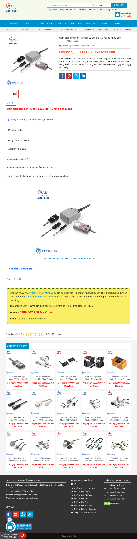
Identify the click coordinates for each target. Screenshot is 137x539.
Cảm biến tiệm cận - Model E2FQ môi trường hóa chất (43, 420)
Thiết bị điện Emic (81, 502)
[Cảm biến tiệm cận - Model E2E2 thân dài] (43, 444)
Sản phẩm (45, 23)
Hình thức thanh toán (69, 23)
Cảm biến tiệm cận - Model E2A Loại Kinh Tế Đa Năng (119, 460)
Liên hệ (117, 23)
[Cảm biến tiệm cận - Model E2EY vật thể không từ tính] (68, 403)
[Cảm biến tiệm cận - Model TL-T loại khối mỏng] (68, 362)
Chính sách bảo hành (115, 492)
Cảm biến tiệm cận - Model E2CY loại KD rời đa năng (69, 460)
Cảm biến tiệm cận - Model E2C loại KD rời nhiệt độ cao (94, 460)
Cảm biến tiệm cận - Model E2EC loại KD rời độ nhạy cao (68, 258)
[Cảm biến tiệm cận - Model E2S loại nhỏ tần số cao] (18, 403)
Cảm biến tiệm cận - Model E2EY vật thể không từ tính (68, 420)
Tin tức (104, 23)
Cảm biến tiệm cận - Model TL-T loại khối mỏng (68, 379)
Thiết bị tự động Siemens (84, 488)
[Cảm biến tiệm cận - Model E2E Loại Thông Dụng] (43, 362)
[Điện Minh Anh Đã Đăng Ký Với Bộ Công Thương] (36, 525)
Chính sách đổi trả (114, 495)
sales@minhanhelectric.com (26, 495)
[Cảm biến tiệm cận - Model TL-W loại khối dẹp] (18, 362)
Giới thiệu (30, 23)
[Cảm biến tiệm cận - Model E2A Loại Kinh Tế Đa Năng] (119, 444)
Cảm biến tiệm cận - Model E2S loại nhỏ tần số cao (18, 420)
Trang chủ (13, 23)
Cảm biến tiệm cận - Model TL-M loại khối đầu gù (94, 379)
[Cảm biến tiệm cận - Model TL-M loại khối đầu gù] (94, 362)
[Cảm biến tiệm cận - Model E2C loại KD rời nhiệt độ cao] (94, 444)
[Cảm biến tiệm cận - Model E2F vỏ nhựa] (18, 444)
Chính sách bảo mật (115, 499)
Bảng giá (90, 23)
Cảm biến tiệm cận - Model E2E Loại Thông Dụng (43, 379)
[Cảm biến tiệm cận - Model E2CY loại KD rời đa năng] (68, 444)
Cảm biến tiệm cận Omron (41, 296)
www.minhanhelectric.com (27, 498)
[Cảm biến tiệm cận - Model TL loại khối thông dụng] (119, 362)
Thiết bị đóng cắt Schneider (85, 509)
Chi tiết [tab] (11, 103)
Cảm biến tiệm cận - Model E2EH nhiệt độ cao (119, 420)
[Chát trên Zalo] (10, 520)
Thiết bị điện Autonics (82, 506)
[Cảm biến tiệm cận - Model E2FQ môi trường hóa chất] (43, 403)
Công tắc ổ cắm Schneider (84, 512)
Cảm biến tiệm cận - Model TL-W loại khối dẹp (18, 379)
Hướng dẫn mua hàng (115, 488)
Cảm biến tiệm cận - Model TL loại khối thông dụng (119, 379)
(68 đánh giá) (72, 41)
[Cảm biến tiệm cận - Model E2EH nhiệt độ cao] (119, 403)
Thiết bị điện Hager (81, 492)
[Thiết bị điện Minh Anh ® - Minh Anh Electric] (26, 7)
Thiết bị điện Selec (81, 499)
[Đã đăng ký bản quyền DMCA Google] (112, 503)
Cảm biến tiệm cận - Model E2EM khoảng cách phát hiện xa (94, 420)
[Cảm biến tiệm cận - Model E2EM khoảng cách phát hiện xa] (94, 403)
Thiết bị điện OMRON (82, 495)
